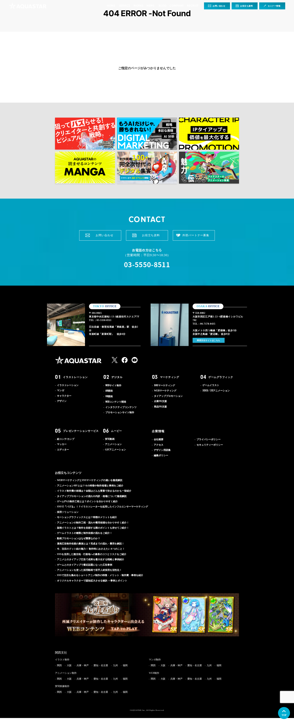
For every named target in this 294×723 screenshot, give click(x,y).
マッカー (62, 444)
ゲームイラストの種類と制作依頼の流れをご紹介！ (84, 533)
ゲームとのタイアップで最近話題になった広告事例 (84, 564)
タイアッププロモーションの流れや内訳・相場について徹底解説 (92, 496)
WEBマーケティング (165, 390)
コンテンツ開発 (115, 401)
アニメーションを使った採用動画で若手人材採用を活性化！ (89, 570)
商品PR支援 (160, 406)
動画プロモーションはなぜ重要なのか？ (78, 538)
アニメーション (216, 390)
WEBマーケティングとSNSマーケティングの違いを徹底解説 (89, 480)
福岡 (125, 665)
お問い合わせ (219, 6)
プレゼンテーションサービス (81, 430)
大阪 (69, 665)
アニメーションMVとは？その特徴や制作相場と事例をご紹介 (90, 485)
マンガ (60, 390)
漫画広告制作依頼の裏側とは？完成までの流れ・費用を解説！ (90, 543)
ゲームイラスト (210, 385)
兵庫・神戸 (83, 665)
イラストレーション (75, 377)
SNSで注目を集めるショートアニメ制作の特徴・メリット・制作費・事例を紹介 (100, 575)
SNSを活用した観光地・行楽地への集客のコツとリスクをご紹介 (91, 554)
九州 (115, 665)
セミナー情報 (274, 6)
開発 (109, 390)
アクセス (158, 444)
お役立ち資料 (246, 6)
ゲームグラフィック (220, 377)
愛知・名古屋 (101, 665)
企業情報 (158, 431)
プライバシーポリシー (209, 439)
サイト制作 (113, 385)
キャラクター (64, 395)
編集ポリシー (161, 455)
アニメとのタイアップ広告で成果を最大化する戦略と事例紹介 (90, 559)
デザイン (62, 401)
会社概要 (158, 439)
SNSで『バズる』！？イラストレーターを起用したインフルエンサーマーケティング (102, 506)
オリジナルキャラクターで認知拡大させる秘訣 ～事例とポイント (92, 580)
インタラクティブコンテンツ (121, 407)
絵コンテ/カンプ (65, 439)
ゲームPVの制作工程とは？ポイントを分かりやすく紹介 (87, 501)
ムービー (116, 430)
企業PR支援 (160, 401)
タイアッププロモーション (168, 396)
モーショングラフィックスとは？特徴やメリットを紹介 (87, 517)
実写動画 (110, 439)
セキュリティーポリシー (210, 444)
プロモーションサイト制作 (119, 412)
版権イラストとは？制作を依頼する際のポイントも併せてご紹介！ (93, 527)
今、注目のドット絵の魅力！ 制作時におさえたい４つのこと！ (91, 548)
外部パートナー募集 (195, 235)
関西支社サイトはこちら (208, 340)
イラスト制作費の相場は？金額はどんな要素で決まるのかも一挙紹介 (94, 490)
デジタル (116, 377)
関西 (59, 665)
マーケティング (169, 377)
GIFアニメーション (115, 449)
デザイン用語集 (162, 450)
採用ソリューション (68, 512)
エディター (63, 449)
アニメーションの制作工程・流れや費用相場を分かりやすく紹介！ (93, 522)
